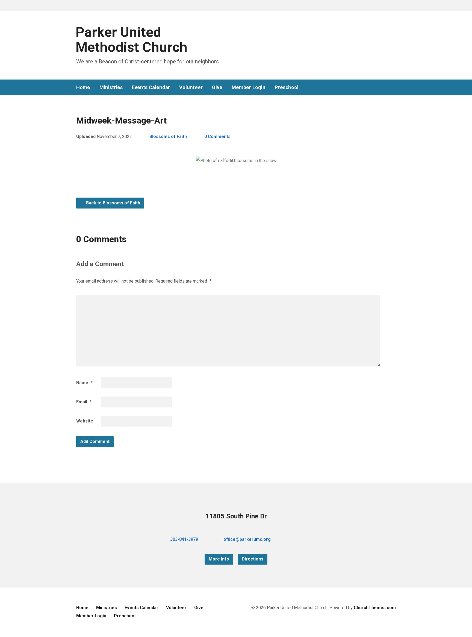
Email (84, 401)
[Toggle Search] (78, 5)
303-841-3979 (184, 539)
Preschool (287, 87)
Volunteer (191, 87)
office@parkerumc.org (247, 539)
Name (84, 382)
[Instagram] (393, 87)
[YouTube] (385, 87)
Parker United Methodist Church (131, 39)
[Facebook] (376, 87)
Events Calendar (151, 87)
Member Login (249, 87)
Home (83, 87)
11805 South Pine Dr (236, 516)
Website (84, 421)
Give (217, 87)
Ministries (111, 87)
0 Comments (217, 136)
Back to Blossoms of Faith (112, 203)
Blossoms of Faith (168, 136)
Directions (252, 559)
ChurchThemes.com (375, 607)
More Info (219, 559)
